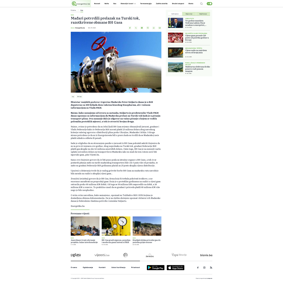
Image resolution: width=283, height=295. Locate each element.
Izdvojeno (175, 14)
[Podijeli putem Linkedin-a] (141, 28)
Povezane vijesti (80, 213)
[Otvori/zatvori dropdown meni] (134, 3)
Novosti (97, 3)
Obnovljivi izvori (127, 3)
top (73, 96)
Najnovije (189, 14)
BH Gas (79, 96)
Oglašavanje (88, 267)
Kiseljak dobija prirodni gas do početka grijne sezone (147, 241)
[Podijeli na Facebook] (130, 28)
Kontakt (102, 267)
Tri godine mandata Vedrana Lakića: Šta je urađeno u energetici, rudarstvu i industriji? (195, 22)
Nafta (107, 3)
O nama (74, 267)
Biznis (191, 3)
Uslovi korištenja (118, 267)
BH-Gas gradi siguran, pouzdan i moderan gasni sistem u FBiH (116, 241)
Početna (73, 10)
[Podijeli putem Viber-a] (147, 28)
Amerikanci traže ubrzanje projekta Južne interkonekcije (84, 241)
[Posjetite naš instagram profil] (204, 267)
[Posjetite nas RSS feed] (211, 267)
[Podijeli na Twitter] (136, 28)
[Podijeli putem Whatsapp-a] (153, 28)
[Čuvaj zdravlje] (179, 255)
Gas (114, 3)
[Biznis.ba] (206, 255)
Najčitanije (203, 14)
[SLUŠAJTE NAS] (125, 255)
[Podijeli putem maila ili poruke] (159, 28)
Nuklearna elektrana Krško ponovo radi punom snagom (197, 69)
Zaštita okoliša (161, 3)
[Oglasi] (76, 255)
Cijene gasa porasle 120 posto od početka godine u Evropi (197, 37)
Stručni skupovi (178, 3)
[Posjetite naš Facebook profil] (198, 268)
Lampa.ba (209, 278)
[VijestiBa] (101, 255)
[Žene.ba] (150, 255)
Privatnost (135, 267)
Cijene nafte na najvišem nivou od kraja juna (196, 51)
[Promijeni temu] (209, 3)
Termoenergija (146, 3)
